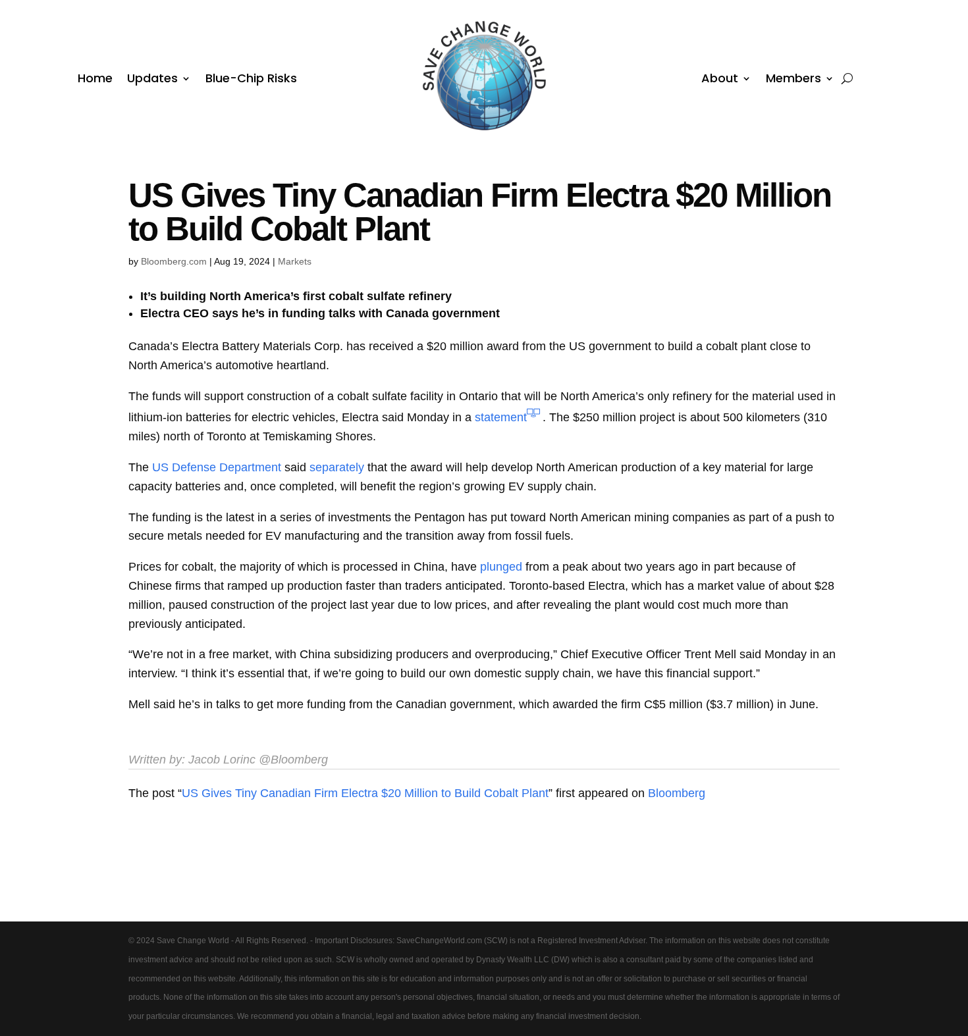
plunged (501, 566)
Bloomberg (676, 793)
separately (336, 467)
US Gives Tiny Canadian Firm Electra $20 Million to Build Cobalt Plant (365, 793)
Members (793, 80)
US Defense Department (216, 467)
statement (501, 417)
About (719, 80)
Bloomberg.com (174, 261)
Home (95, 80)
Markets (294, 261)
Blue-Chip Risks (251, 80)
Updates (152, 80)
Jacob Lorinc (221, 759)
